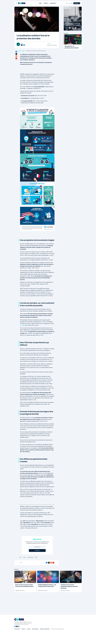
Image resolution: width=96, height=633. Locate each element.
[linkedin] (23, 45)
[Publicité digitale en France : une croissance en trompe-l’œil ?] (48, 577)
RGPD (36, 557)
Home (20, 50)
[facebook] (24, 45)
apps (20, 557)
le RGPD (22, 325)
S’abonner (23, 628)
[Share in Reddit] (16, 56)
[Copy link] (16, 58)
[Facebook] (15, 626)
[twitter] (21, 45)
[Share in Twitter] (16, 54)
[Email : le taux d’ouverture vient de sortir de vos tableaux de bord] (25, 577)
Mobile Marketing (30, 557)
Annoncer (28, 628)
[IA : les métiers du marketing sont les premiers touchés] (73, 19)
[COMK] (18, 44)
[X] (17, 626)
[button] (16, 3)
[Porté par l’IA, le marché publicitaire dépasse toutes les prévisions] (71, 577)
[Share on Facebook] (16, 52)
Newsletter (76, 3)
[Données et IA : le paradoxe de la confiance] (73, 39)
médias (24, 557)
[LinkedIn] (19, 626)
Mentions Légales (35, 628)
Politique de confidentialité (44, 628)
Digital (49, 43)
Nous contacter (17, 628)
